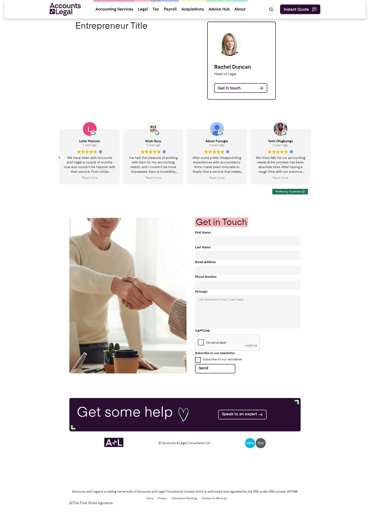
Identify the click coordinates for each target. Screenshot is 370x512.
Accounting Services (114, 9)
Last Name (202, 247)
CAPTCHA (202, 330)
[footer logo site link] (114, 446)
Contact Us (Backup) (214, 498)
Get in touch (229, 88)
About (239, 9)
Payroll (170, 9)
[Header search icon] (271, 9)
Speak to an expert (239, 414)
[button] (59, 157)
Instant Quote (296, 10)
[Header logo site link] (63, 9)
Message (201, 291)
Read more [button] (89, 178)
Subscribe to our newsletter (222, 359)
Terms (149, 498)
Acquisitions (192, 9)
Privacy (162, 498)
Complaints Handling (184, 498)
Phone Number (205, 276)
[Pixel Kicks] (92, 503)
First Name (203, 232)
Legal (143, 9)
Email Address (205, 262)
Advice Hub (219, 9)
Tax (156, 9)
